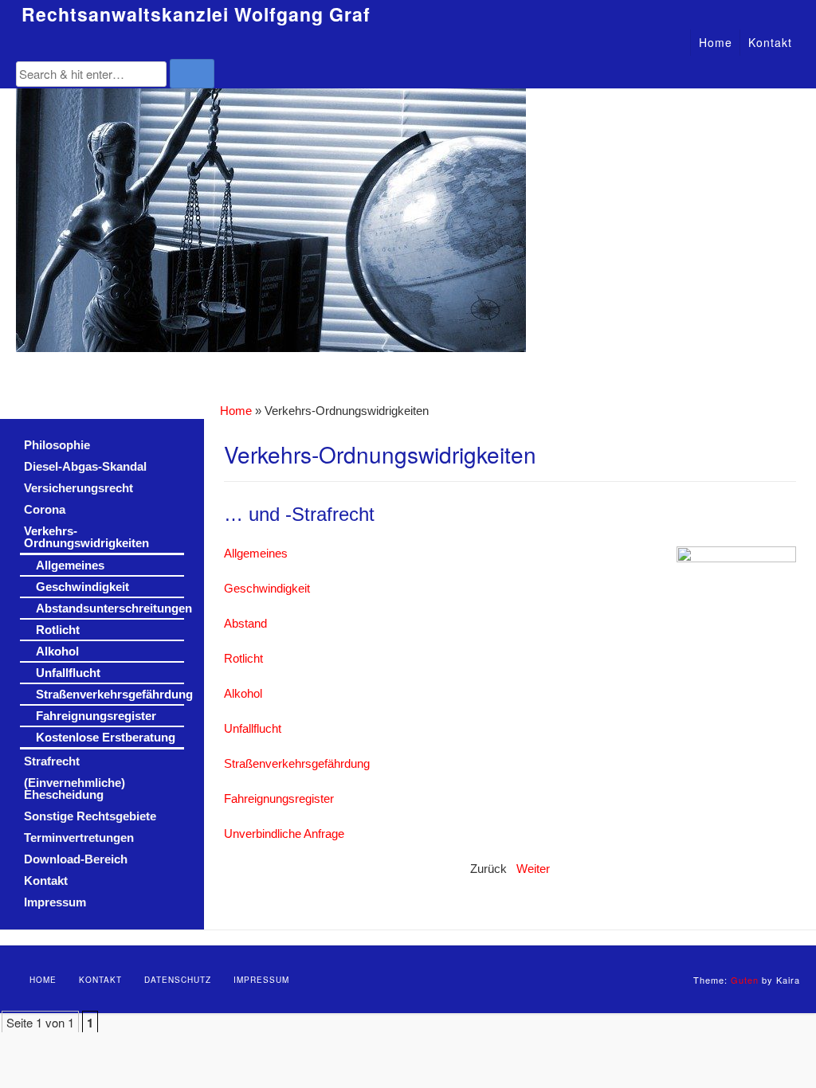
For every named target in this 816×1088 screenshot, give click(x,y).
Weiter (533, 869)
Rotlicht (243, 658)
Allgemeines (256, 553)
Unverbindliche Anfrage (284, 834)
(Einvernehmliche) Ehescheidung (74, 788)
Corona (44, 509)
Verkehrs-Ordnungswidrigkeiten (86, 537)
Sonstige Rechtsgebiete (90, 816)
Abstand (245, 623)
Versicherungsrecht (78, 488)
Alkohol (243, 693)
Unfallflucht (252, 728)
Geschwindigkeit (267, 588)
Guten (745, 979)
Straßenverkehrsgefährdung (297, 763)
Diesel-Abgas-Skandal (85, 466)
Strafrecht (52, 761)
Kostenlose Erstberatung (105, 737)
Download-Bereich (76, 859)
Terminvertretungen (79, 837)
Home (715, 42)
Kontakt (770, 42)
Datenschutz (177, 979)
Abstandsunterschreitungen (110, 608)
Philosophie (57, 445)
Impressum (55, 902)
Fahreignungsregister (279, 799)
